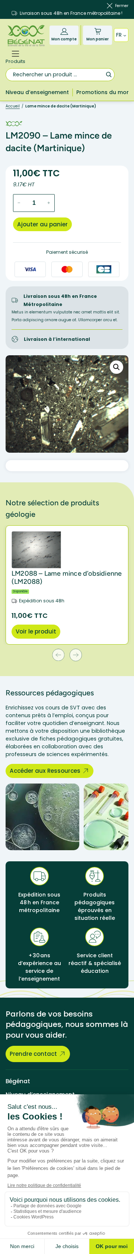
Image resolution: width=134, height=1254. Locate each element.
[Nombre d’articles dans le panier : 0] (98, 31)
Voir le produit (36, 631)
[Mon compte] (64, 31)
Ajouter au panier (42, 224)
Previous (58, 655)
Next (76, 655)
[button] (116, 367)
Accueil (13, 106)
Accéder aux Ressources (45, 771)
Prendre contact (33, 1054)
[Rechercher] (108, 74)
